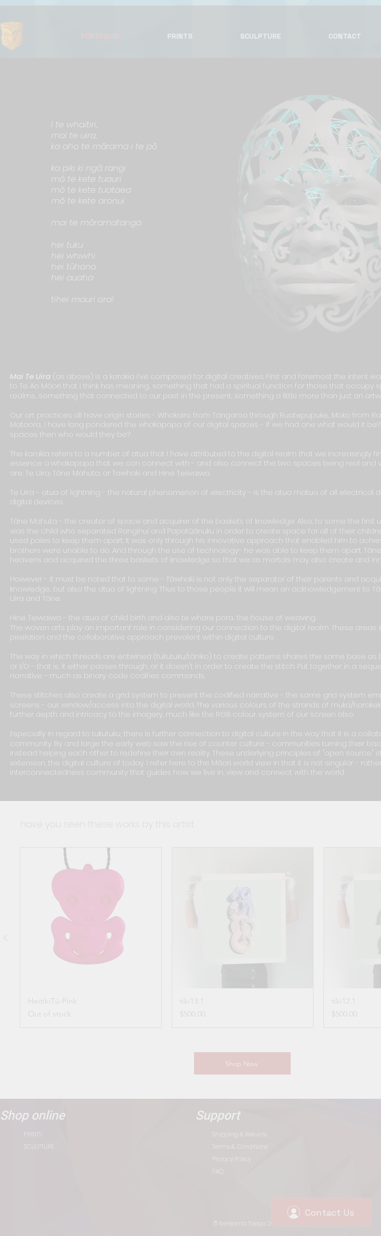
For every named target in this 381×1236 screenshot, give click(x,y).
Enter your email (100, 658)
